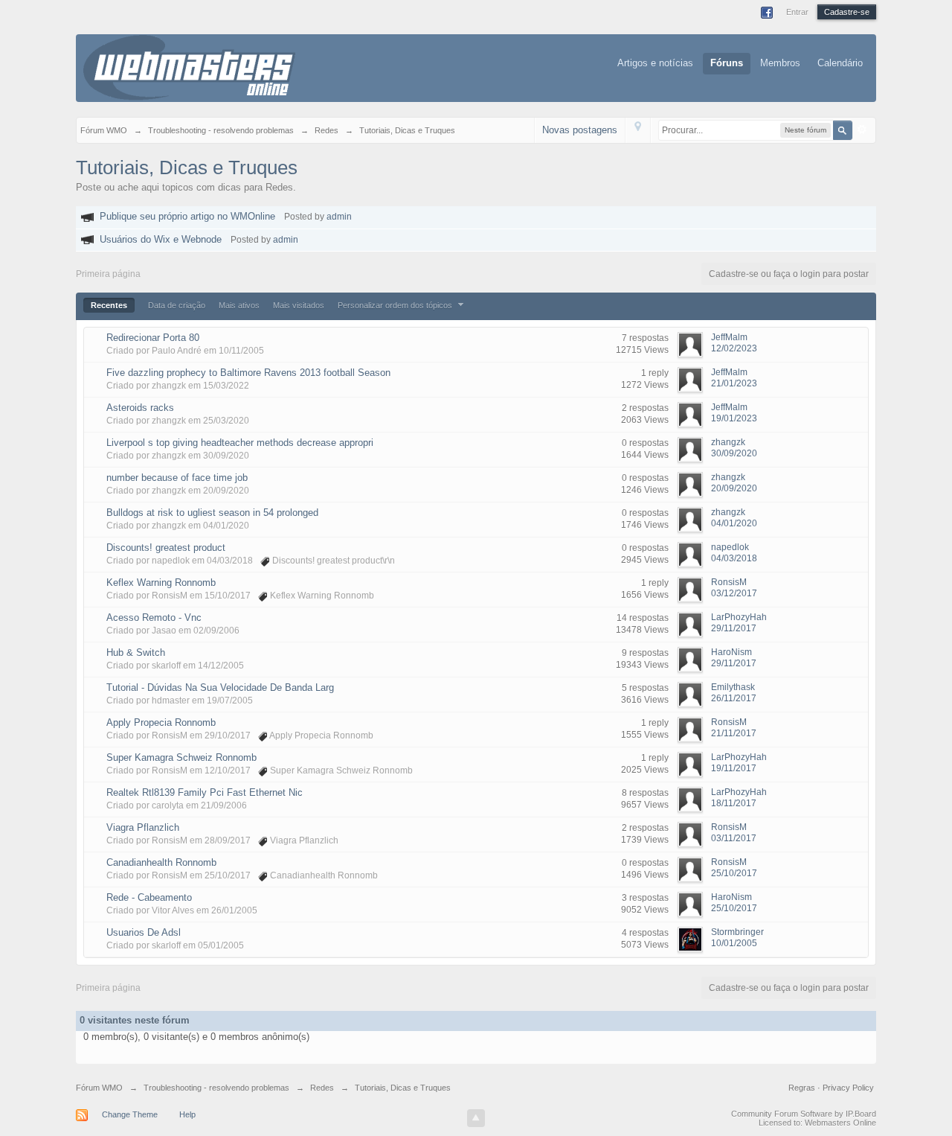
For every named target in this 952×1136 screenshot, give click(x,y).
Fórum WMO (99, 1087)
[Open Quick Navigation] (638, 129)
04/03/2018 (734, 558)
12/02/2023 (734, 348)
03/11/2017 (733, 838)
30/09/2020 (734, 453)
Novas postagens (579, 129)
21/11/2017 (733, 733)
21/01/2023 (734, 383)
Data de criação (176, 305)
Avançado (862, 129)
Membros (780, 62)
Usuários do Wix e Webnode (161, 239)
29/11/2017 (733, 628)
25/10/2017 (734, 873)
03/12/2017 (734, 593)
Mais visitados (298, 305)
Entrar (797, 11)
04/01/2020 (734, 523)
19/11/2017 (733, 768)
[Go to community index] (189, 66)
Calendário (840, 62)
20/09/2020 (734, 488)
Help (187, 1114)
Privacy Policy (848, 1087)
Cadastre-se (846, 11)
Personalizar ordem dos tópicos (396, 305)
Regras (802, 1087)
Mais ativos (239, 305)
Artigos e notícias (655, 62)
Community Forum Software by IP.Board (803, 1113)
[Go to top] (476, 1118)
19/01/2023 (734, 418)
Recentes (109, 305)
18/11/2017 (733, 803)
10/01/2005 (734, 943)
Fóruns (726, 62)
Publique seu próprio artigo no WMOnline (187, 216)
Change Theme (130, 1114)
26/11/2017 (733, 698)
